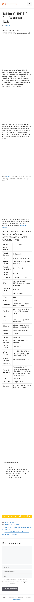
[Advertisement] (17, 51)
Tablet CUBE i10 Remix (12, 524)
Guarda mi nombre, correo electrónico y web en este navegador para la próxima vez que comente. (16, 582)
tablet (8, 177)
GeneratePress (17, 599)
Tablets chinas (9, 522)
